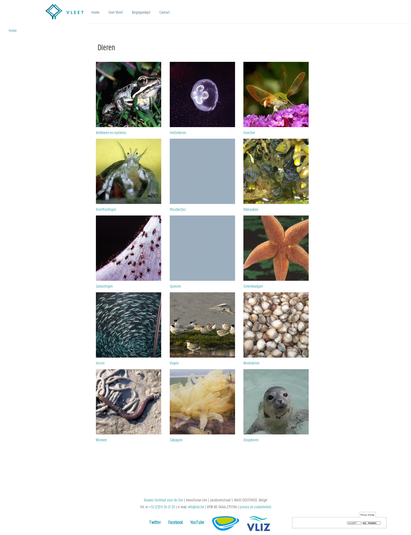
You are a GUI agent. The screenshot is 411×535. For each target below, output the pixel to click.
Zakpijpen (176, 440)
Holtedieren (178, 133)
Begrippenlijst (141, 13)
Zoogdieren (250, 440)
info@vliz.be (196, 507)
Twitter (155, 522)
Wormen (101, 440)
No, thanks (370, 523)
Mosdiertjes (178, 210)
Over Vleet (116, 13)
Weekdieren (251, 363)
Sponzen (175, 287)
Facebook (175, 522)
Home (95, 13)
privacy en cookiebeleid (255, 507)
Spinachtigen (104, 287)
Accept (352, 523)
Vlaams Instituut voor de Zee (163, 500)
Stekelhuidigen (253, 287)
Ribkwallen (250, 210)
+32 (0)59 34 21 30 (162, 507)
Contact (164, 13)
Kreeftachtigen (106, 210)
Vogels (174, 363)
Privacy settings (367, 515)
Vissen (100, 363)
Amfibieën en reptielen (111, 133)
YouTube (197, 522)
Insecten (249, 133)
